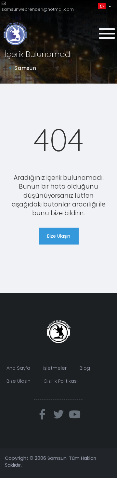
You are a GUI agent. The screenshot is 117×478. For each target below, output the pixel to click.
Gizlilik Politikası (61, 381)
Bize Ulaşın (58, 236)
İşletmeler (55, 368)
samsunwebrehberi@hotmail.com (38, 9)
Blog (85, 368)
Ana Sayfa (18, 368)
